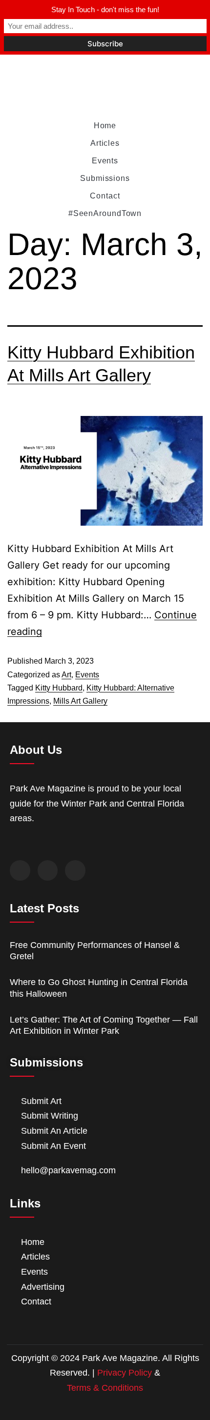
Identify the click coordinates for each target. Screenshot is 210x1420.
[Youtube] (75, 870)
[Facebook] (20, 870)
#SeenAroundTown (105, 213)
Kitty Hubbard (59, 688)
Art (66, 675)
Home (105, 125)
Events (105, 161)
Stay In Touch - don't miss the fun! (105, 9)
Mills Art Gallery (80, 701)
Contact (105, 196)
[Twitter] (48, 870)
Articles (105, 143)
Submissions (105, 178)
